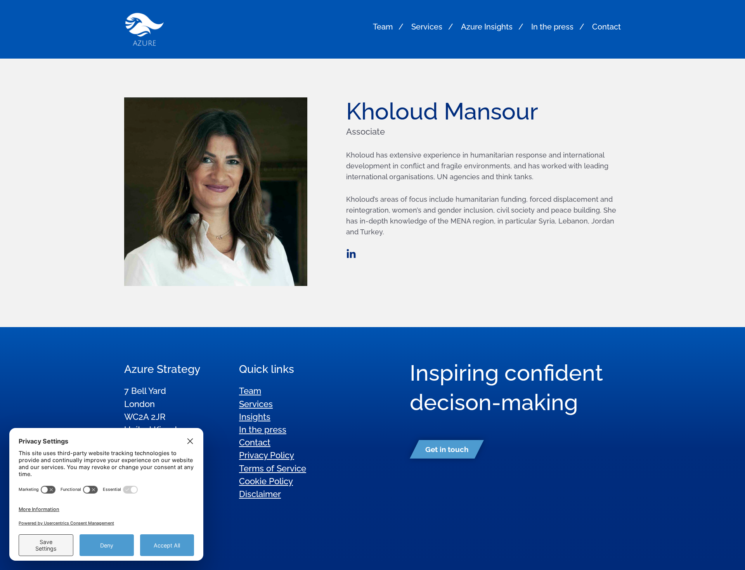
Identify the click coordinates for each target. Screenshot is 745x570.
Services (426, 26)
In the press (552, 26)
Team (383, 26)
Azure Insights (487, 26)
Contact (606, 26)
